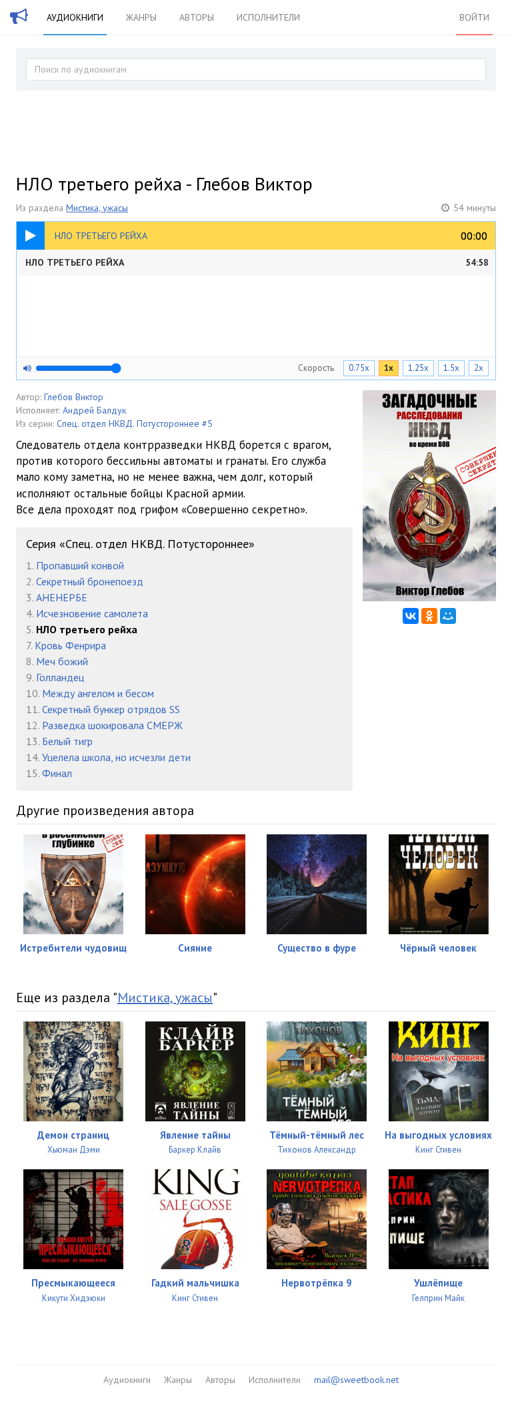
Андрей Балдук (94, 410)
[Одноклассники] (429, 616)
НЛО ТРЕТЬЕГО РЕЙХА (257, 262)
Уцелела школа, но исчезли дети (116, 757)
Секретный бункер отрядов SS (111, 709)
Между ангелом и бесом (98, 693)
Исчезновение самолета (92, 613)
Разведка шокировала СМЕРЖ (112, 725)
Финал (57, 773)
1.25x (418, 368)
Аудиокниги (75, 17)
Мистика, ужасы (97, 208)
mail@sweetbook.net (356, 1380)
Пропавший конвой (80, 565)
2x (478, 368)
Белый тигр (67, 741)
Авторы (196, 17)
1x (388, 368)
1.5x (451, 368)
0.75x (359, 368)
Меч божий (62, 661)
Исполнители (268, 17)
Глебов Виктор (73, 397)
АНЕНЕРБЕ (61, 597)
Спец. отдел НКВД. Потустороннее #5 (135, 423)
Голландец (60, 677)
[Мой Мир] (448, 616)
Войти (474, 17)
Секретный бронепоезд (89, 581)
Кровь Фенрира (70, 645)
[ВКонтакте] (411, 616)
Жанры (141, 17)
